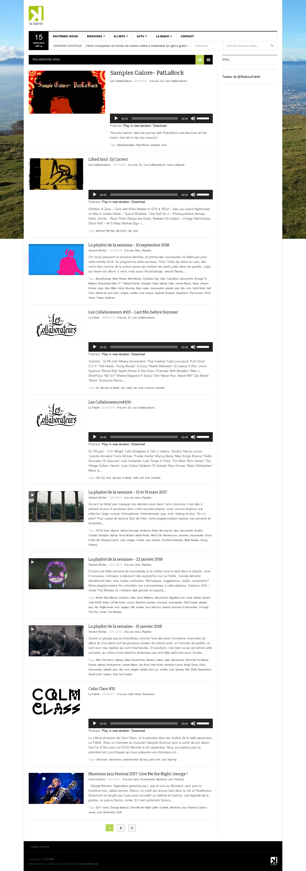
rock (188, 288)
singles (124, 293)
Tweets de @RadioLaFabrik (241, 76)
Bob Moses (134, 278)
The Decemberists (172, 540)
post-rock (154, 759)
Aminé (99, 597)
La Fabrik (93, 317)
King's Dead (191, 664)
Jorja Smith (94, 602)
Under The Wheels (110, 612)
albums (115, 530)
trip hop (172, 759)
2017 (98, 807)
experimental (130, 759)
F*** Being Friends (129, 283)
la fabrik (114, 387)
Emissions (94, 36)
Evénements (147, 779)
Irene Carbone (96, 779)
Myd (138, 288)
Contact (187, 36)
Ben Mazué (110, 597)
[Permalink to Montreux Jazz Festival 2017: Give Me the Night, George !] (56, 788)
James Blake (129, 664)
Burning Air (165, 530)
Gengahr (146, 283)
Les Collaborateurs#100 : (110, 402)
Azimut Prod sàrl (88, 864)
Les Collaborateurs (121, 81)
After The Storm (105, 660)
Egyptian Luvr (177, 597)
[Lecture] (116, 118)
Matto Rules (142, 535)
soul (164, 145)
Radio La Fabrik (56, 15)
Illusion (206, 597)
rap (129, 230)
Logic (100, 288)
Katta (106, 602)
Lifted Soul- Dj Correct (108, 159)
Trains (100, 297)
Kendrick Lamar (173, 664)
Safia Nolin (199, 288)
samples (155, 145)
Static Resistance (201, 669)
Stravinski (109, 812)
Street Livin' (95, 674)
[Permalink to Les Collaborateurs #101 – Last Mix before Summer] (56, 326)
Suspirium (182, 293)
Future (92, 664)
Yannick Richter (97, 250)
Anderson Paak (149, 530)
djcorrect (121, 230)
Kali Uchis (157, 664)
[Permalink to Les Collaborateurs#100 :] (56, 416)
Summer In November (184, 607)
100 (98, 477)
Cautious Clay (151, 278)
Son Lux (153, 669)
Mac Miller (110, 288)
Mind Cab (156, 535)
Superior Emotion (165, 293)
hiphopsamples (126, 145)
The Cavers (196, 293)
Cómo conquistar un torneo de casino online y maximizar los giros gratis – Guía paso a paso (139, 45)
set (135, 387)
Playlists (146, 250)
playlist (169, 288)
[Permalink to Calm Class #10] (56, 703)
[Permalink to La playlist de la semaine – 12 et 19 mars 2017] (56, 506)
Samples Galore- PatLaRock (147, 72)
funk (108, 477)
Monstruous (170, 535)
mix (123, 387)
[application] (161, 118)
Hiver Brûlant (126, 535)
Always (119, 660)
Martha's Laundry (146, 602)
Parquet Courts (110, 540)
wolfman (110, 297)
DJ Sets (119, 36)
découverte (186, 278)
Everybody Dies (107, 283)
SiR (133, 607)
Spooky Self (182, 669)
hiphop (163, 283)
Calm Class (134, 694)
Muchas (130, 288)
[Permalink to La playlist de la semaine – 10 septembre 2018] (56, 259)
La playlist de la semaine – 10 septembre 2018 (128, 245)
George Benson (119, 807)
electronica (115, 759)
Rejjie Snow (106, 607)
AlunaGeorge (103, 278)
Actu (140, 36)
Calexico (124, 597)
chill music (102, 759)
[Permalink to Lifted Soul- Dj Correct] (56, 174)
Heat (155, 283)
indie (171, 283)
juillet (155, 807)
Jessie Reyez (183, 283)
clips (162, 278)
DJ (162, 81)
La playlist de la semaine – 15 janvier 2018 (125, 626)
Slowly (144, 669)
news (146, 288)
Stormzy (156, 607)
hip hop (104, 387)
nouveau (184, 535)
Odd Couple (190, 602)
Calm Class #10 (101, 688)
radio (129, 387)
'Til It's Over (102, 530)
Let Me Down (118, 602)
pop (177, 288)
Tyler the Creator (122, 674)
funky (106, 807)
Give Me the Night (140, 807)
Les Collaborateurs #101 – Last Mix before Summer (133, 312)
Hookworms (114, 664)
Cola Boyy (173, 278)
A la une (154, 81)
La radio (162, 36)
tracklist (159, 387)
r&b (182, 288)
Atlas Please (119, 278)
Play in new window (136, 125)
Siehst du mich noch (107, 293)
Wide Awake (191, 540)
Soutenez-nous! (65, 36)
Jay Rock (144, 664)
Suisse (149, 293)
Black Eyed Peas (135, 660)
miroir (121, 288)
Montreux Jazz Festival (170, 779)
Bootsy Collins (155, 660)
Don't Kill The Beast (197, 660)
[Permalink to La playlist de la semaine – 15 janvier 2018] (56, 640)
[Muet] (193, 118)
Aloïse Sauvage (129, 530)
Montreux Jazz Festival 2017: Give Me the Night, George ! (138, 774)
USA (118, 812)
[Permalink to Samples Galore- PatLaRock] (67, 92)
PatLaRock (142, 145)
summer (149, 387)
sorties (134, 293)
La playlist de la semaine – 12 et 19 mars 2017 (127, 492)
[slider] (203, 118)
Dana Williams (145, 597)
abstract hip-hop (105, 230)
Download (159, 125)
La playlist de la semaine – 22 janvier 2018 (125, 559)
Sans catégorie (176, 164)
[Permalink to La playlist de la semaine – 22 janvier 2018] (56, 573)
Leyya (130, 602)
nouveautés (157, 288)
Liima (202, 664)
